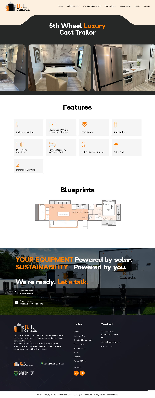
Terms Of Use (80, 361)
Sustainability (125, 6)
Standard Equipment (91, 6)
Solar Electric (72, 6)
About (137, 6)
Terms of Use (112, 395)
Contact (147, 6)
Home (60, 6)
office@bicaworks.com (31, 304)
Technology (109, 6)
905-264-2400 (27, 293)
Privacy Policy (99, 395)
